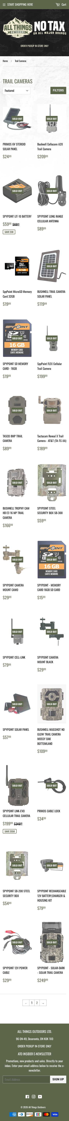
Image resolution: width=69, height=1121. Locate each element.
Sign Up (58, 1079)
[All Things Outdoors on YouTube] (40, 1097)
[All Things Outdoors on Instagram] (34, 1097)
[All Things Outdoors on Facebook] (27, 1097)
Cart (63, 4)
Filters (58, 90)
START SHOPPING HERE (20, 4)
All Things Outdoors (37, 1107)
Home (5, 61)
